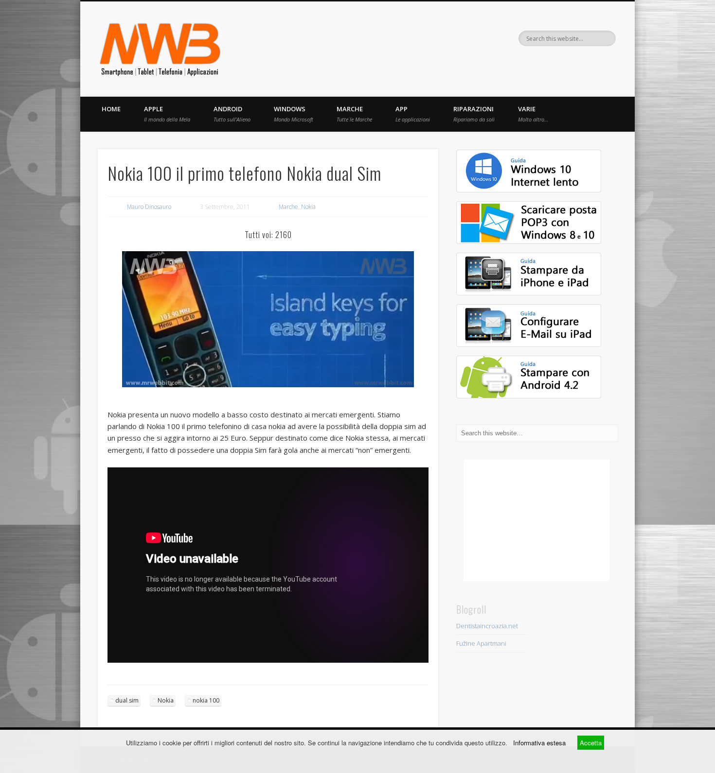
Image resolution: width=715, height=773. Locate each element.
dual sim (127, 700)
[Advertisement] (536, 520)
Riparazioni (474, 113)
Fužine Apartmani (481, 643)
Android (232, 113)
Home (111, 108)
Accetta (591, 742)
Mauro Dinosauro (149, 207)
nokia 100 (206, 700)
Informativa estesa (539, 742)
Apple (167, 113)
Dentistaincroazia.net (487, 625)
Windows (293, 113)
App (412, 113)
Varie (533, 113)
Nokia (308, 207)
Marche (354, 113)
